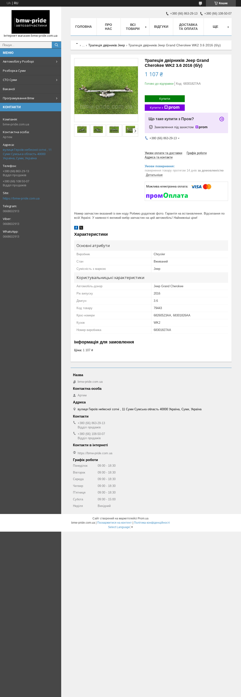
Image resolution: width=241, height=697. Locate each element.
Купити (164, 98)
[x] (81, 228)
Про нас (108, 27)
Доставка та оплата (188, 27)
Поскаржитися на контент (114, 522)
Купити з (156, 107)
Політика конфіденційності (152, 522)
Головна (83, 26)
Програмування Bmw (18, 98)
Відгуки (161, 26)
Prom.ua (143, 518)
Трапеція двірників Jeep (106, 45)
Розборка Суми (14, 70)
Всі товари (133, 27)
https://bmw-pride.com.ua (21, 198)
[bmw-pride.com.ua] (31, 22)
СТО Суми (10, 80)
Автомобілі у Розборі (18, 61)
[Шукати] (56, 44)
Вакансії (9, 89)
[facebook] (76, 228)
